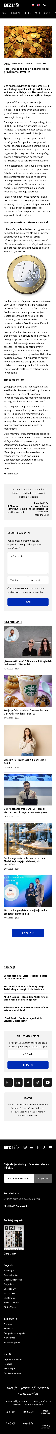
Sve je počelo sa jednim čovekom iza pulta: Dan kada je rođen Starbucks (27, 712)
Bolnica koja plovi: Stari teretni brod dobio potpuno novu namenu (25, 977)
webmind (32, 1115)
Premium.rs (25, 1401)
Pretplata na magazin (14, 1333)
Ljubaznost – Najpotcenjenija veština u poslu (25, 761)
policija (23, 496)
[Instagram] (8, 1082)
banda (14, 489)
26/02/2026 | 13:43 (11, 918)
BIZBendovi (9, 1297)
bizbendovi (31, 1104)
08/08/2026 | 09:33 (11, 816)
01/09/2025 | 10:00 (11, 767)
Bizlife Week (10, 1307)
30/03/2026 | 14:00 (11, 718)
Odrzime (40, 1108)
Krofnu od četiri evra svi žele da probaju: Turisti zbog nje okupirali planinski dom (24, 988)
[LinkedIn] (18, 1082)
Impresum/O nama (13, 1359)
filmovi (14, 1108)
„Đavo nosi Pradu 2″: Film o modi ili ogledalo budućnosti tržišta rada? (28, 663)
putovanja (30, 1112)
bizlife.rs (17, 1404)
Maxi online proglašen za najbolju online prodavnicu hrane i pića (25, 912)
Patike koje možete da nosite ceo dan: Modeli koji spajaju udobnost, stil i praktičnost (24, 861)
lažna (15, 493)
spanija (34, 496)
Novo (4, 13)
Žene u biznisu (11, 1275)
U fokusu (16, 13)
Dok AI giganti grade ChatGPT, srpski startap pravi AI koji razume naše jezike (25, 810)
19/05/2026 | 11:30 (11, 669)
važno (40, 1112)
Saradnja (8, 1324)
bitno (22, 1104)
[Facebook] (28, 1082)
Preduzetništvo (42, 13)
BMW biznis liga (11, 1302)
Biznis (28, 13)
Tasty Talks (9, 1293)
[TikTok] (37, 1082)
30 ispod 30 (13, 1104)
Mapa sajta (9, 1368)
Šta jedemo (9, 1284)
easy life (42, 1104)
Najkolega (9, 1270)
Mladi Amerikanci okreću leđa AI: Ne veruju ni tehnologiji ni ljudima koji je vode (26, 998)
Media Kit (8, 1328)
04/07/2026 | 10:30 (11, 869)
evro (40, 493)
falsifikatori (28, 493)
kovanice (26, 489)
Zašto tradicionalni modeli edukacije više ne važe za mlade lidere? (26, 1009)
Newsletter (9, 1337)
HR (20, 1108)
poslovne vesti (17, 1112)
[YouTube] (47, 1082)
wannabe (22, 1115)
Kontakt (8, 1363)
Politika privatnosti (13, 1372)
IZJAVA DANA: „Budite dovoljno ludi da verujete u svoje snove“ (23, 1019)
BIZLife (20, 64)
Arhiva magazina (12, 1342)
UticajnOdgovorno (13, 1279)
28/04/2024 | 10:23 (33, 64)
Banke (7, 63)
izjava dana (29, 1108)
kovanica (39, 489)
